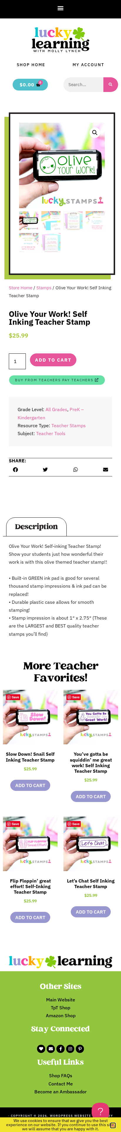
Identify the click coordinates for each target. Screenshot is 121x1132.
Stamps (43, 287)
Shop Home (31, 64)
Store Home (20, 287)
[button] (60, 8)
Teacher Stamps (68, 425)
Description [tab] (36, 526)
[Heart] (41, 1049)
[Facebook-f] (60, 1049)
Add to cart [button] (30, 785)
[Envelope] (51, 1049)
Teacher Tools (50, 433)
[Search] (110, 84)
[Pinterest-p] (80, 1049)
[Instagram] (70, 1049)
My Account (88, 64)
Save (15, 697)
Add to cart (53, 360)
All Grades (56, 409)
